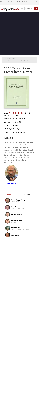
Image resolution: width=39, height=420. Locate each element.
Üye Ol (32, 2)
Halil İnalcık (11, 183)
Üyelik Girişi (25, 2)
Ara (37, 8)
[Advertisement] (19, 33)
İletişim (36, 1)
